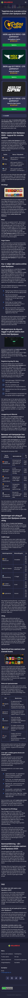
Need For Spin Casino (14, 103)
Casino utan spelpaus (7, 954)
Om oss (16, 956)
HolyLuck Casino (14, 71)
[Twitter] (16, 978)
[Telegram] (7, 978)
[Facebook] (12, 978)
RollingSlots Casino (14, 39)
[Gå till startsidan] (7, 2)
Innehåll (6, 116)
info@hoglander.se (6, 972)
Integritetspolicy (5, 962)
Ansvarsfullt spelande (20, 959)
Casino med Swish (6, 959)
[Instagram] (20, 978)
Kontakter (17, 962)
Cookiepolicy (17, 954)
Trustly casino (5, 956)
